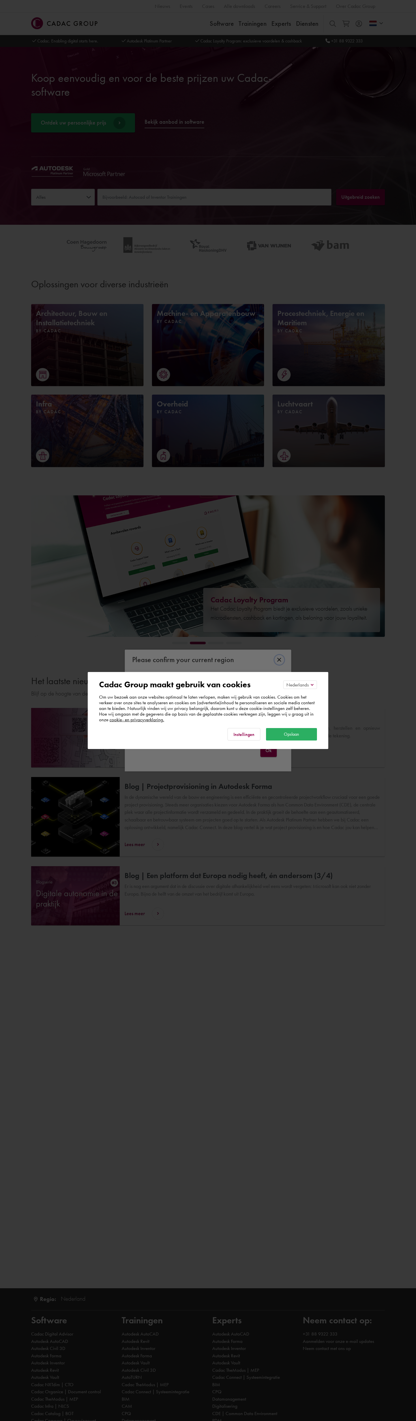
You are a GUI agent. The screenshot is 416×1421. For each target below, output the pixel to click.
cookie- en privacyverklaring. (137, 719)
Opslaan (291, 734)
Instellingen (243, 734)
